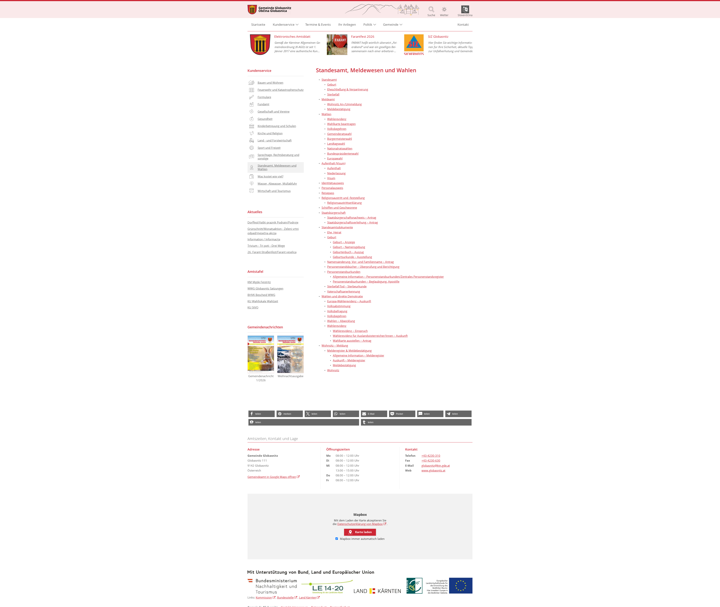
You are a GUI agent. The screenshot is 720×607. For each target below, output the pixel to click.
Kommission (266, 597)
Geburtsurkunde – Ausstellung (352, 257)
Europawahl (335, 158)
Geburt (331, 84)
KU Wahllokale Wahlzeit (263, 301)
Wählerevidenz (336, 119)
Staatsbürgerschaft (334, 212)
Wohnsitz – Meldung (335, 345)
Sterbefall (333, 94)
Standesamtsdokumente (337, 227)
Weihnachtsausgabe (290, 376)
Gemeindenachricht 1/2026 (261, 378)
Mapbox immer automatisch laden (362, 539)
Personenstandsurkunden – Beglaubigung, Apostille (366, 281)
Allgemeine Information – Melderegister (358, 355)
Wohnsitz (333, 370)
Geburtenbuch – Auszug (348, 252)
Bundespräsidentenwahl (342, 153)
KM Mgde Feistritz (259, 282)
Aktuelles (255, 212)
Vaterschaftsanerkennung (343, 291)
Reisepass (328, 193)
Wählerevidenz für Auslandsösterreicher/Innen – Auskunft (370, 336)
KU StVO (253, 307)
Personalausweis (332, 188)
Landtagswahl (336, 143)
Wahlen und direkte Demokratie (342, 296)
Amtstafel (255, 271)
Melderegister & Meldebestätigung (349, 350)
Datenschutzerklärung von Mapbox (361, 524)
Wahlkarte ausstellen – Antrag (352, 340)
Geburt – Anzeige (344, 242)
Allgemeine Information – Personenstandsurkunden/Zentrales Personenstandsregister (388, 276)
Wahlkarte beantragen (341, 124)
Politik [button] (367, 24)
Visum (331, 178)
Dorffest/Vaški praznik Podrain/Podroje (273, 222)
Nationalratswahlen (339, 148)
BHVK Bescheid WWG (261, 295)
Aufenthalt (334, 168)
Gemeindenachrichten (265, 327)
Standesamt (329, 79)
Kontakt (463, 24)
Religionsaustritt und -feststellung (343, 198)
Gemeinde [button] (390, 24)
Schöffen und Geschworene (339, 207)
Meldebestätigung (338, 109)
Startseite (258, 24)
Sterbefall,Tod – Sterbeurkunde (347, 286)
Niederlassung (336, 173)
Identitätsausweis (333, 183)
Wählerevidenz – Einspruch (350, 331)
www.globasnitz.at (433, 470)
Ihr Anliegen (347, 24)
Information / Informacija (264, 239)
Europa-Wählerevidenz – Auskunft (349, 301)
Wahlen (326, 114)
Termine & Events (318, 24)
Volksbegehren (336, 129)
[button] (261, 414)
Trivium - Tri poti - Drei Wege (266, 245)
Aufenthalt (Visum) (333, 163)
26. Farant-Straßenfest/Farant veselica (272, 252)
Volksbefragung (337, 311)
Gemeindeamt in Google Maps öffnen (274, 477)
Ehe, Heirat (334, 232)
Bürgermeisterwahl (339, 139)
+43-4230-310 (431, 455)
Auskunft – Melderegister (349, 360)
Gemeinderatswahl (339, 134)
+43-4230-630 (431, 460)
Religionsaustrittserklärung (344, 203)
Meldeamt (328, 99)
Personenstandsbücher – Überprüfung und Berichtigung (363, 267)
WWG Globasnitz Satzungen (265, 288)
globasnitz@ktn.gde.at (436, 465)
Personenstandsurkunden (343, 272)
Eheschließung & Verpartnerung (347, 89)
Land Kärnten (309, 597)
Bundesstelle (287, 597)
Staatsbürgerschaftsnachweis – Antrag (351, 217)
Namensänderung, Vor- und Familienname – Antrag (360, 262)
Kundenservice (259, 70)
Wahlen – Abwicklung (341, 321)
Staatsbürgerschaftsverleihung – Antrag (352, 222)
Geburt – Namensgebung (349, 247)
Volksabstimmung (338, 306)
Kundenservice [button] (284, 24)
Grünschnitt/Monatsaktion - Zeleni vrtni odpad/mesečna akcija (273, 231)
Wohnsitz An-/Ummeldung (344, 104)
